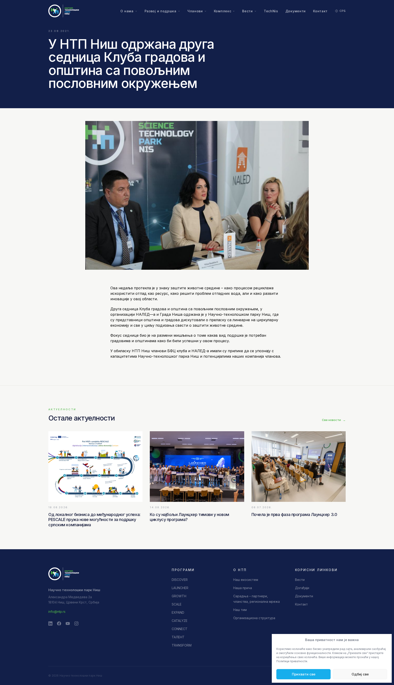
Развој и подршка (160, 11)
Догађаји (302, 588)
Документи (295, 11)
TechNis (271, 11)
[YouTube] (68, 623)
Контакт (320, 11)
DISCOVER (180, 580)
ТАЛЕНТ (178, 637)
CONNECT (179, 629)
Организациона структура (254, 618)
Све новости (334, 420)
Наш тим (240, 610)
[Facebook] (59, 623)
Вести (247, 11)
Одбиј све (360, 674)
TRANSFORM (182, 645)
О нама (126, 11)
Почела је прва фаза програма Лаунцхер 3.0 (294, 514)
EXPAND (178, 612)
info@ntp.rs (56, 611)
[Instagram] (76, 623)
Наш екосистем (245, 580)
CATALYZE (179, 621)
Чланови (195, 11)
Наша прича (242, 588)
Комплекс (222, 11)
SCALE (176, 604)
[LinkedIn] (50, 623)
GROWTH (179, 596)
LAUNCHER (180, 588)
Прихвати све (303, 674)
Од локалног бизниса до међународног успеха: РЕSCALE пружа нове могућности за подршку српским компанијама (94, 519)
